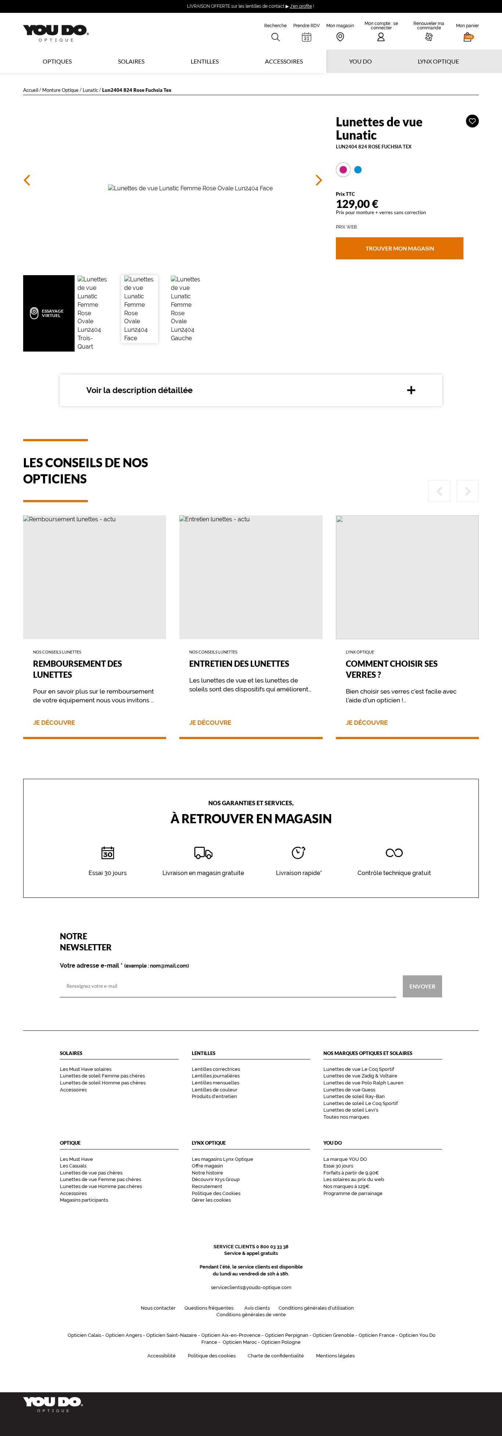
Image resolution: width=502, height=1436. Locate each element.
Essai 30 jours (338, 1166)
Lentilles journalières (216, 1076)
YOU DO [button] (360, 61)
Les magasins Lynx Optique (222, 1159)
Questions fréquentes (208, 1308)
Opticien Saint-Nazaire (171, 1335)
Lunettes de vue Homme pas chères (101, 1186)
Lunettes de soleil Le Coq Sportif (360, 1103)
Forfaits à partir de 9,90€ (351, 1173)
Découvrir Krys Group (216, 1179)
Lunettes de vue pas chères (91, 1173)
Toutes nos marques (346, 1117)
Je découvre (54, 722)
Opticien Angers (123, 1335)
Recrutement (207, 1186)
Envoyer (422, 986)
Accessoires (284, 61)
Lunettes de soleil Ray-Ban (354, 1096)
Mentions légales (335, 1355)
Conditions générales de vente (251, 1314)
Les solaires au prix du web (353, 1179)
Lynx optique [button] (438, 61)
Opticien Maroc (240, 1342)
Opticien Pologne (281, 1342)
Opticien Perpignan (286, 1335)
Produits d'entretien (214, 1096)
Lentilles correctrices (216, 1069)
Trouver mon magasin (399, 248)
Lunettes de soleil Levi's (350, 1110)
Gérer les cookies (211, 1200)
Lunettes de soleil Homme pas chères (103, 1083)
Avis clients (257, 1308)
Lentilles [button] (205, 61)
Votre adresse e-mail (124, 966)
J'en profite (301, 6)
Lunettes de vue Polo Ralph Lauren (363, 1083)
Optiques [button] (57, 61)
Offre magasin (207, 1166)
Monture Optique (60, 90)
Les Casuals (73, 1166)
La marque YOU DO (345, 1159)
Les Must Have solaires (85, 1069)
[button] (467, 31)
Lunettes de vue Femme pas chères (100, 1179)
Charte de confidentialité (276, 1355)
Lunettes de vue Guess (349, 1090)
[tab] (343, 170)
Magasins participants (84, 1200)
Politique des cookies (212, 1355)
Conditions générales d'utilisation (316, 1308)
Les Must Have (76, 1159)
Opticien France (377, 1335)
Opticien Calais (84, 1335)
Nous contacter (158, 1308)
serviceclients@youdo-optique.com (251, 1287)
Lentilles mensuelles (215, 1083)
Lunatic (90, 90)
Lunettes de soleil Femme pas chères (102, 1076)
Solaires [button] (131, 61)
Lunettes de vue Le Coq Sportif (358, 1069)
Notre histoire (207, 1173)
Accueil (30, 90)
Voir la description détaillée (139, 390)
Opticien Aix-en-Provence (231, 1335)
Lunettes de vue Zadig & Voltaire (360, 1076)
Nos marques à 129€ (346, 1186)
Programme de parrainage (353, 1193)
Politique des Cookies (216, 1193)
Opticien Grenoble (333, 1335)
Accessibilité (161, 1355)
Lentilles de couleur (214, 1090)
